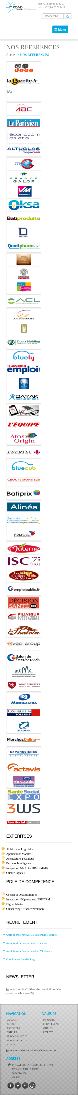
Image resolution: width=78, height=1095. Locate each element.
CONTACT (12, 1044)
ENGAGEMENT (51, 1024)
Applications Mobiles (18, 854)
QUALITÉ (48, 1028)
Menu (61, 30)
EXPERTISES (13, 1028)
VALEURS (12, 1032)
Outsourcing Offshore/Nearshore (25, 909)
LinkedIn (25, 1085)
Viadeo (32, 1085)
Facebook (10, 1085)
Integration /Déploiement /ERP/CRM (28, 899)
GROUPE (12, 1024)
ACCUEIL (11, 1020)
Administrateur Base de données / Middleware (29, 951)
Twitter (18, 1085)
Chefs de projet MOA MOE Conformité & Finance (31, 934)
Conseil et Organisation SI (21, 894)
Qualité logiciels (15, 872)
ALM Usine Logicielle (19, 849)
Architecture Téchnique (20, 858)
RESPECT (48, 1032)
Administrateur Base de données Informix (26, 943)
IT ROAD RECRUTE (17, 1040)
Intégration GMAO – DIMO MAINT (28, 868)
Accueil (11, 54)
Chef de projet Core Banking (20, 959)
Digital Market (15, 904)
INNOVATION (50, 1020)
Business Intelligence (18, 863)
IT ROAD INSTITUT (17, 1036)
